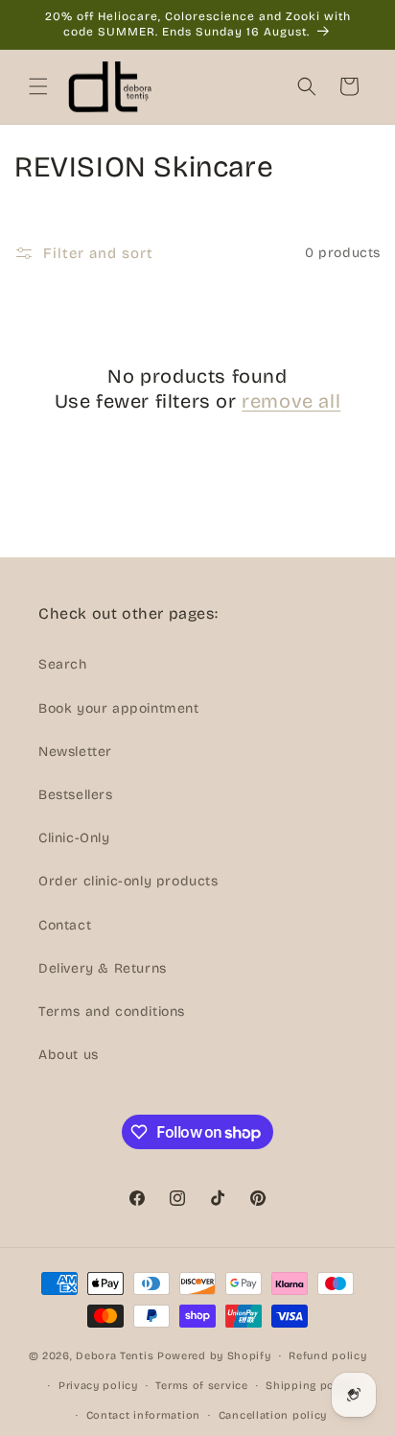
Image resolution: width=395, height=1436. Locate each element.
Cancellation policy (273, 1415)
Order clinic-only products (128, 881)
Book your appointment (118, 708)
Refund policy (327, 1356)
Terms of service (201, 1385)
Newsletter (75, 751)
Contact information (143, 1415)
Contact (64, 925)
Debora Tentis (114, 1356)
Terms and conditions (111, 1011)
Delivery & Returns (102, 968)
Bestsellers (75, 795)
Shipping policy (310, 1385)
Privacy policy (98, 1385)
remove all (291, 400)
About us (68, 1055)
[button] (38, 86)
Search (62, 664)
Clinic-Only (74, 838)
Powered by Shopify (214, 1356)
